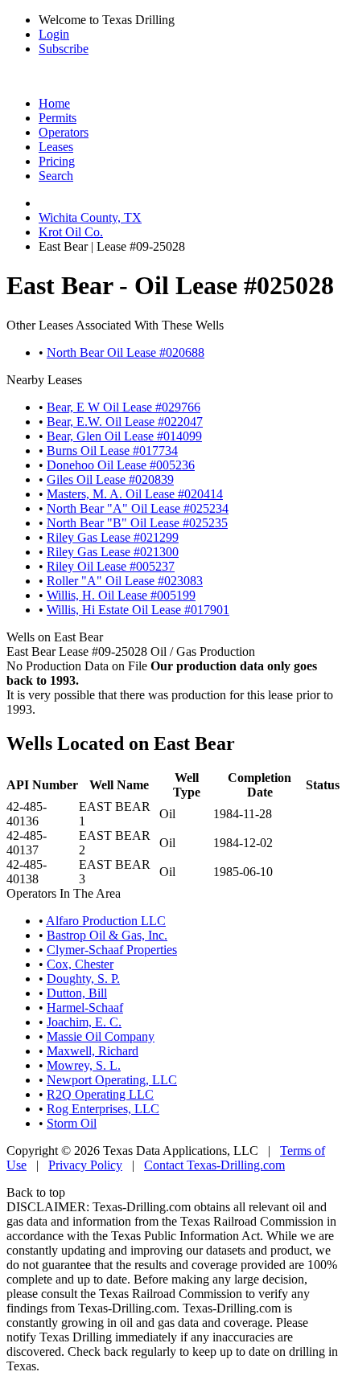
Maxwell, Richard (92, 1051)
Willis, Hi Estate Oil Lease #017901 (138, 609)
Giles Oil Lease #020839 (110, 479)
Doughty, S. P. (83, 978)
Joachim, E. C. (84, 1022)
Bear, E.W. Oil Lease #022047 (125, 421)
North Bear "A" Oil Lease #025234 (138, 508)
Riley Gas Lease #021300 (113, 552)
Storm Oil (72, 1123)
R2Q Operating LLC (100, 1094)
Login (54, 34)
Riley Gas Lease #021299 (113, 537)
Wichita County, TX (90, 217)
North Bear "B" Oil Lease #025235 (137, 523)
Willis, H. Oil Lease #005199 (121, 595)
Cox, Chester (80, 964)
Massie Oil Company (100, 1036)
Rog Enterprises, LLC (103, 1109)
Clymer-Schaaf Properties (112, 949)
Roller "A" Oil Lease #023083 (125, 581)
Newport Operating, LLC (112, 1080)
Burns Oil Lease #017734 (112, 450)
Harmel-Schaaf (85, 1007)
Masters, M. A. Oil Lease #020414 (135, 494)
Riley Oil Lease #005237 (111, 566)
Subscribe (64, 48)
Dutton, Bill (77, 993)
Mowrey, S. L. (84, 1065)
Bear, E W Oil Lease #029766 (123, 407)
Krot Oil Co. (71, 232)
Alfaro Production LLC (106, 921)
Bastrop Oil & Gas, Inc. (107, 935)
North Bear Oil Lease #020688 (125, 352)
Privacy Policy (85, 1165)
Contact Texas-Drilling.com (214, 1165)
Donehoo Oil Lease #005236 (121, 465)
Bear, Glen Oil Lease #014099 (124, 436)
